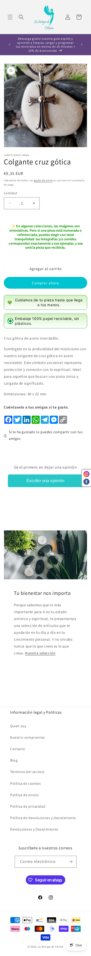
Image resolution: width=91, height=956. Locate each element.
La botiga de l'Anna (50, 946)
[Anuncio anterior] (9, 44)
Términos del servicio (27, 771)
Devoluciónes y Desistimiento (34, 829)
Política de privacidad (27, 806)
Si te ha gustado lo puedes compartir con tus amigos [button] (46, 435)
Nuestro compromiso (27, 737)
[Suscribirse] (70, 862)
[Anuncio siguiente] (81, 44)
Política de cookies (25, 783)
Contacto (17, 749)
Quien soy (18, 726)
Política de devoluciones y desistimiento (43, 818)
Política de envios (24, 795)
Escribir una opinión (45, 481)
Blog (13, 760)
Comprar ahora (45, 282)
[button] (10, 17)
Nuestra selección (40, 653)
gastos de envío (43, 180)
